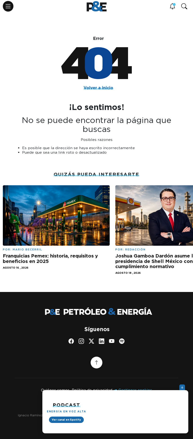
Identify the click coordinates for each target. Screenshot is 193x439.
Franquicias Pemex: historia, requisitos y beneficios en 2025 (50, 258)
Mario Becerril (27, 249)
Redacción (135, 249)
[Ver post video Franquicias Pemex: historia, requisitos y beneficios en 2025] (56, 214)
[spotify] (122, 341)
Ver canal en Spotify (66, 419)
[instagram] (81, 341)
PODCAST (66, 405)
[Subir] (96, 362)
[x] (91, 341)
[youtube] (112, 341)
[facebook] (71, 341)
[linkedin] (101, 341)
